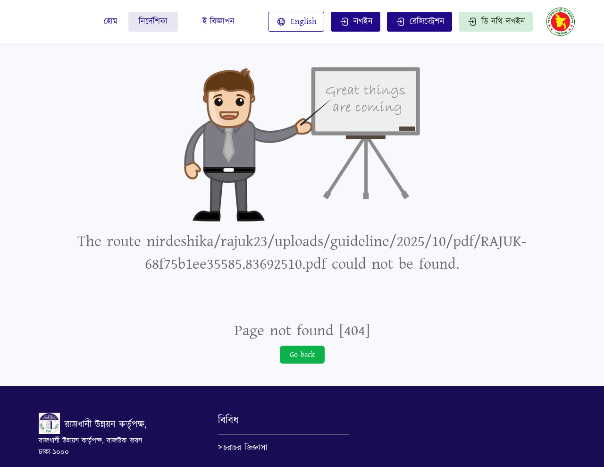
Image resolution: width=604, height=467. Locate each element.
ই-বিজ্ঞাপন (218, 21)
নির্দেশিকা (153, 21)
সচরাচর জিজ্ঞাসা (243, 448)
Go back (302, 354)
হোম (110, 21)
